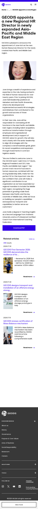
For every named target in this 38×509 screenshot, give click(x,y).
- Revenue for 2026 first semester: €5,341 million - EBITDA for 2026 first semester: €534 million (24, 262)
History (4, 430)
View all (32, 239)
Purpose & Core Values (10, 439)
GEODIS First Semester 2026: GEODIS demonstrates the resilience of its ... (16, 252)
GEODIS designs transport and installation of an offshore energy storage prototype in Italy (23, 300)
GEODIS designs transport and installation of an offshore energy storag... (18, 287)
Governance (6, 434)
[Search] (31, 4)
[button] (19, 504)
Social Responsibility (9, 447)
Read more (27, 276)
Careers (4, 456)
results (7, 243)
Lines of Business (8, 443)
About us (5, 425)
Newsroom (6, 452)
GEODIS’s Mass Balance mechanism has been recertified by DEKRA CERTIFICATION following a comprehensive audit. (24, 333)
